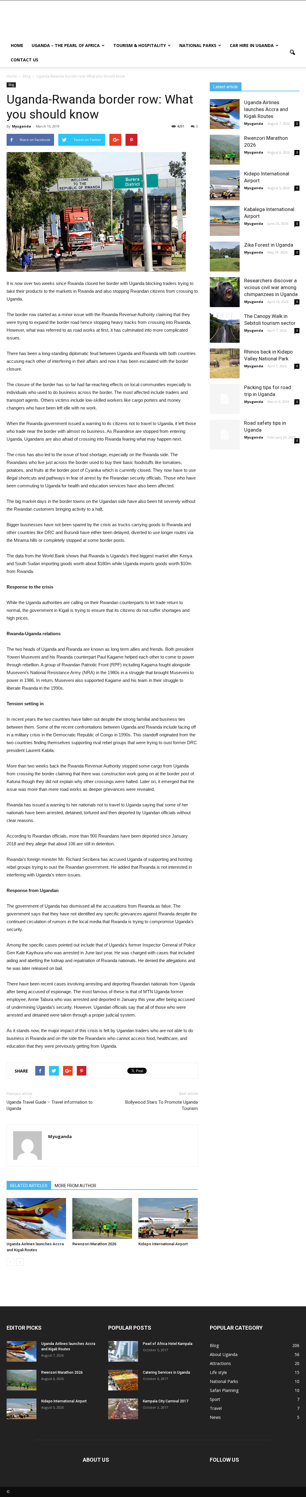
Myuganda (21, 126)
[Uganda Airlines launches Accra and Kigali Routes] (36, 1218)
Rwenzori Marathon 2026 (94, 1244)
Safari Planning (224, 1390)
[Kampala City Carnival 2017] (123, 1409)
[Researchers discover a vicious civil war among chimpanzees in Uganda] (225, 292)
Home (17, 45)
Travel (216, 1408)
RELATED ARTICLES (29, 1185)
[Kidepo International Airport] (168, 1218)
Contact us (24, 60)
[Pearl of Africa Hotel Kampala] (123, 1351)
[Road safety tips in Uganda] (225, 435)
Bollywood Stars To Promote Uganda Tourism (161, 1105)
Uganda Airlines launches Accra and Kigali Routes (266, 109)
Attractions (220, 1363)
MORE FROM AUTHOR (75, 1185)
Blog (11, 85)
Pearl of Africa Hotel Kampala (167, 1344)
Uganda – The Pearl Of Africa (66, 45)
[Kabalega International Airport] (225, 221)
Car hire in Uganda (252, 45)
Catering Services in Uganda (166, 1372)
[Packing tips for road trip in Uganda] (225, 399)
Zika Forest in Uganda (268, 245)
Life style (218, 1372)
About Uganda (224, 1354)
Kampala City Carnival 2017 (165, 1401)
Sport (215, 1399)
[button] (292, 52)
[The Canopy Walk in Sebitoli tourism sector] (225, 328)
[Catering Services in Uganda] (123, 1380)
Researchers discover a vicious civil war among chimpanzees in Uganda (271, 287)
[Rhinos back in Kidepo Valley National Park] (225, 363)
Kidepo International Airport (163, 1244)
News (215, 1417)
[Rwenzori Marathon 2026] (102, 1218)
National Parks (197, 45)
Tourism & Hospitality (139, 45)
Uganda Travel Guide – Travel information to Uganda (50, 1105)
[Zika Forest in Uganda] (225, 257)
